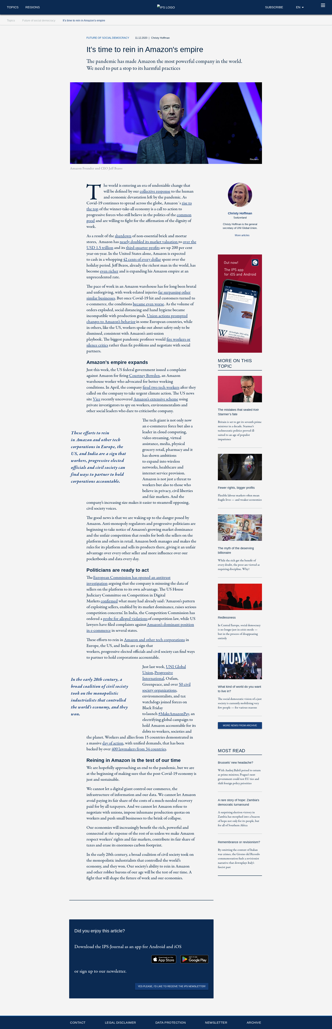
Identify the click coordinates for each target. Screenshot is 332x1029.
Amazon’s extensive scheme (155, 399)
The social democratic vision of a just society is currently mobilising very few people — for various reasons (240, 703)
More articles (242, 235)
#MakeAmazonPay (173, 714)
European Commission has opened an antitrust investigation (128, 581)
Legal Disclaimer (120, 1022)
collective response (155, 191)
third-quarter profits (143, 248)
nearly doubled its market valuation (149, 242)
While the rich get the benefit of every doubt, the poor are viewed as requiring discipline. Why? (239, 564)
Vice (96, 399)
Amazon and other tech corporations (154, 640)
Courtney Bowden (144, 376)
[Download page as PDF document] (210, 895)
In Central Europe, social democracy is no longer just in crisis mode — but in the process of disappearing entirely (239, 632)
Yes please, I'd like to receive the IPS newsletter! (172, 986)
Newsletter (216, 1022)
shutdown (123, 236)
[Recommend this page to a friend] (241, 39)
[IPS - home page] (166, 7)
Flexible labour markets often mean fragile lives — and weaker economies (240, 497)
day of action (112, 743)
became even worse (148, 304)
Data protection (170, 1022)
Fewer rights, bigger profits (236, 487)
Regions (32, 7)
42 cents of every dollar (142, 260)
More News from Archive (240, 725)
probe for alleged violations (125, 619)
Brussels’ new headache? (235, 762)
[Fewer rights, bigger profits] (240, 469)
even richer (109, 271)
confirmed (109, 601)
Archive (254, 1022)
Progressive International (157, 676)
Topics (13, 7)
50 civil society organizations (166, 687)
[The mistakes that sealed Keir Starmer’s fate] (240, 391)
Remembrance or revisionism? (239, 842)
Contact (78, 1022)
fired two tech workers (161, 387)
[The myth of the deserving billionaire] (240, 530)
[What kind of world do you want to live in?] (240, 668)
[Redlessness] (240, 599)
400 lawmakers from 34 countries (139, 749)
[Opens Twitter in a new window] (225, 39)
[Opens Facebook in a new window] (233, 39)
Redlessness (227, 617)
